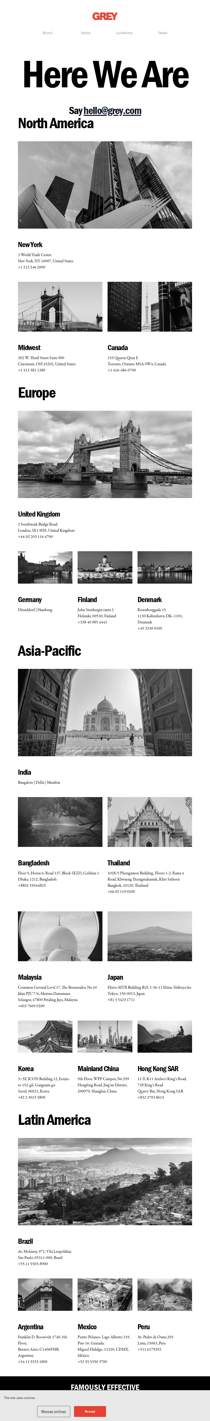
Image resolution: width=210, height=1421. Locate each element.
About (47, 32)
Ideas (85, 32)
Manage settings (53, 1411)
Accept (90, 1411)
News (162, 32)
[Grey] (105, 16)
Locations (124, 32)
